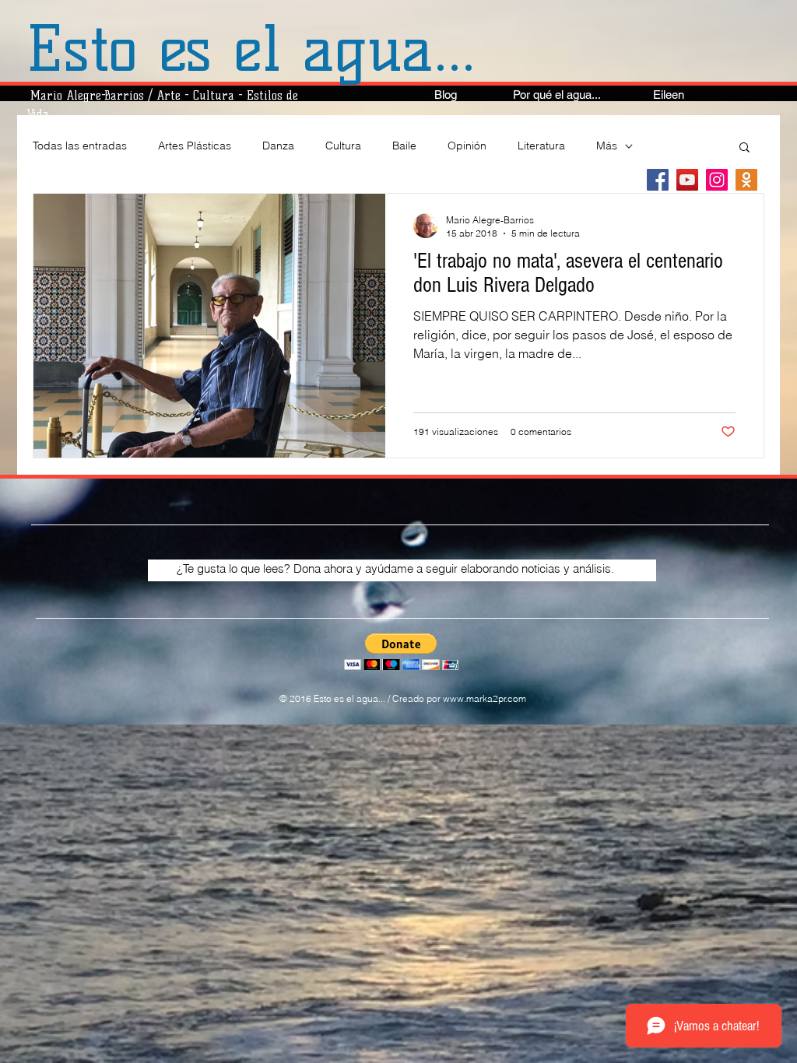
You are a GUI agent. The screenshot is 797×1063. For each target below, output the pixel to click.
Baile (404, 146)
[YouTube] (687, 180)
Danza (278, 146)
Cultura (343, 146)
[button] (744, 148)
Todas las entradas (80, 146)
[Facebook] (658, 180)
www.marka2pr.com (484, 698)
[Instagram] (717, 180)
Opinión (467, 146)
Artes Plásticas (194, 146)
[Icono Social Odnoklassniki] (746, 180)
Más (606, 146)
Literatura (541, 146)
